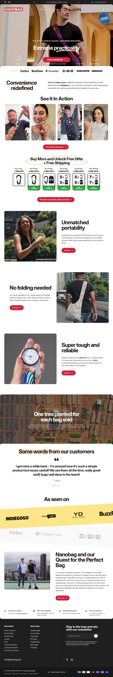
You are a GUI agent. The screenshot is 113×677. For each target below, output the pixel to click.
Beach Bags (34, 645)
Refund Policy (8, 636)
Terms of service (24, 673)
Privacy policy (15, 673)
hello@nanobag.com (22, 613)
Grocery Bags (34, 633)
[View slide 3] (58, 486)
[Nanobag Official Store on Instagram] (9, 2)
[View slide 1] (53, 486)
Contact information (33, 673)
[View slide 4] (60, 486)
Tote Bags (33, 647)
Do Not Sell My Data (11, 647)
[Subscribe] (96, 636)
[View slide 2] (55, 486)
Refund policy (7, 673)
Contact (7, 639)
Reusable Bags (35, 630)
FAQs (6, 642)
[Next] (78, 2)
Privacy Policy (9, 633)
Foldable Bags (35, 642)
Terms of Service (10, 630)
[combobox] (100, 2)
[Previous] (35, 2)
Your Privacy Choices (11, 650)
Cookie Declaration (10, 645)
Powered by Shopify (29, 670)
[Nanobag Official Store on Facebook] (5, 2)
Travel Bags (34, 636)
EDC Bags (33, 639)
